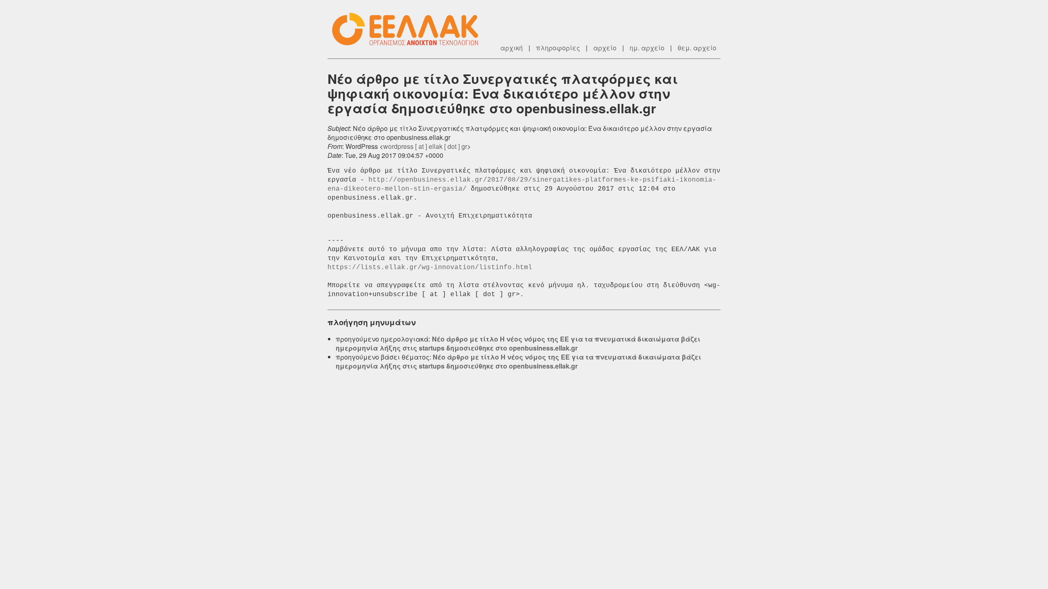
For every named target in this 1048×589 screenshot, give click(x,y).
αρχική (511, 47)
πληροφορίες (558, 47)
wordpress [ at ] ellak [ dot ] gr (425, 146)
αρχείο (605, 47)
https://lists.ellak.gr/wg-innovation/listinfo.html (430, 267)
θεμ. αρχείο (697, 47)
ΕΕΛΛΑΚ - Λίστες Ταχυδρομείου (409, 29)
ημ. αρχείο (647, 47)
